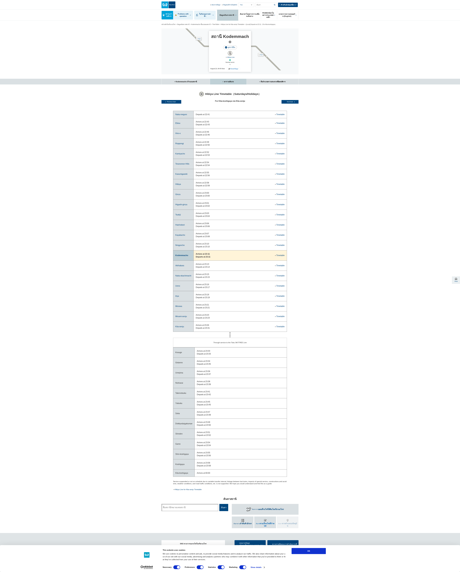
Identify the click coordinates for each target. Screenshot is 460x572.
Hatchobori (180, 225)
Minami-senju (181, 316)
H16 (199, 39)
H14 (261, 55)
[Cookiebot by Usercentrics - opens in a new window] (146, 567)
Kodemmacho (181, 255)
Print (456, 281)
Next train (290, 102)
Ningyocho (180, 245)
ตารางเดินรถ (229, 82)
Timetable (280, 114)
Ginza (177, 194)
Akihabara (179, 266)
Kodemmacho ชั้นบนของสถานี (200, 24)
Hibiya (178, 184)
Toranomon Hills (182, 164)
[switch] (200, 567)
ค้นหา (265, 524)
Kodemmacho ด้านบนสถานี (186, 82)
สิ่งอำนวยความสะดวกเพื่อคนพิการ (273, 82)
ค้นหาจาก (268, 509)
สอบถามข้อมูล (215, 5)
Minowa (178, 306)
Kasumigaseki (181, 174)
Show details (256, 567)
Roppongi (179, 143)
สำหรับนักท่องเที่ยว (287, 5)
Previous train (171, 102)
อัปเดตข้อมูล (234, 69)
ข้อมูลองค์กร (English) (230, 5)
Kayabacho (180, 235)
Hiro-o (178, 133)
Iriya (177, 296)
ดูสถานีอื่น (231, 47)
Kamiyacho (180, 154)
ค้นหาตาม (243, 523)
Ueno (177, 286)
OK (308, 551)
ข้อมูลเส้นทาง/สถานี (183, 24)
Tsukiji (178, 215)
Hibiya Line (231, 57)
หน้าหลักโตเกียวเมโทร (168, 24)
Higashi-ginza (181, 205)
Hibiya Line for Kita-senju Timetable (232, 24)
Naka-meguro (181, 114)
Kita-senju (179, 327)
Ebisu (177, 123)
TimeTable (215, 24)
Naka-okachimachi (183, 276)
